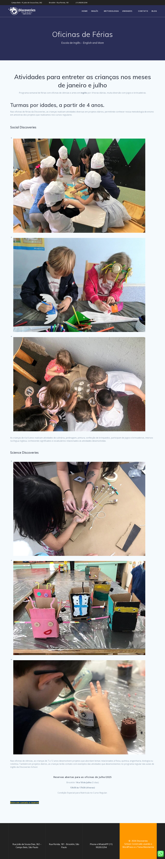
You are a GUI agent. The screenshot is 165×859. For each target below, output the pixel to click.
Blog (154, 11)
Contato (143, 11)
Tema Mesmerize (145, 847)
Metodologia (111, 11)
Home (85, 11)
